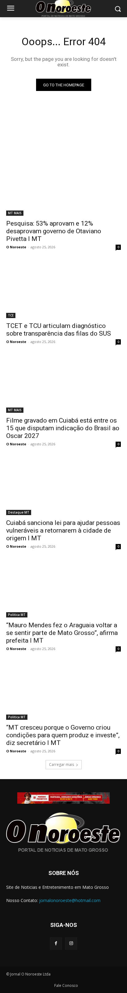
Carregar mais (61, 764)
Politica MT (17, 615)
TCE (11, 315)
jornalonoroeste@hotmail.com (69, 900)
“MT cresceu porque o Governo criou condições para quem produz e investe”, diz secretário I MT (63, 735)
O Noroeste (16, 247)
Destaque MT (18, 512)
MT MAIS (15, 213)
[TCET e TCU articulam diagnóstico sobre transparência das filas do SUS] (63, 289)
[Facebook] (56, 943)
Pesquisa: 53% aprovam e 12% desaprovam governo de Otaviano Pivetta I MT (53, 231)
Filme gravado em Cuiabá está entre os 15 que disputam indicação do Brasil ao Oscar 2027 (62, 428)
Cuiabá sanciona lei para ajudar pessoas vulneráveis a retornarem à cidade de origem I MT (63, 530)
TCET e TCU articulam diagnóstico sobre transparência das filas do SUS (58, 329)
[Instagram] (71, 943)
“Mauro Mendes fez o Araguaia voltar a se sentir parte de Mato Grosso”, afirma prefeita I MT (62, 632)
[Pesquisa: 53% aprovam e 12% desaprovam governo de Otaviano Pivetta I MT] (63, 187)
